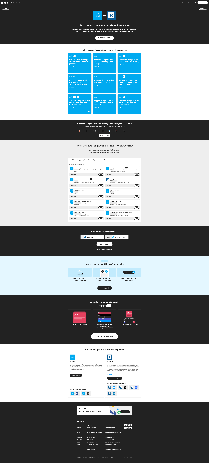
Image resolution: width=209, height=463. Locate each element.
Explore (184, 2)
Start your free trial (104, 336)
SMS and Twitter (90, 439)
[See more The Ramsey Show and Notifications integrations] (112, 387)
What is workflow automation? (111, 434)
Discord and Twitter (91, 449)
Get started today (104, 38)
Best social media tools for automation (113, 449)
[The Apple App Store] (128, 425)
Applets (78, 432)
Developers (79, 457)
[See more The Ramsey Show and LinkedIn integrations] (112, 393)
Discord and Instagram (91, 427)
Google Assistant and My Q (92, 434)
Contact (97, 457)
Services (79, 427)
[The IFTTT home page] (4, 3)
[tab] (72, 160)
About (106, 457)
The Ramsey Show (104, 25)
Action (77, 169)
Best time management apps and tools (113, 432)
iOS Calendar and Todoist (92, 444)
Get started (202, 2)
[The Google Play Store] (128, 428)
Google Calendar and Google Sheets (94, 432)
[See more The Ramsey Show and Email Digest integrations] (134, 387)
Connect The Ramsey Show (114, 378)
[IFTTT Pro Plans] (126, 168)
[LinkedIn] (115, 457)
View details (73, 174)
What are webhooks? (109, 439)
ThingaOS (83, 25)
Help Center (79, 437)
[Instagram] (118, 457)
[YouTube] (121, 457)
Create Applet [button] (104, 244)
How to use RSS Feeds (110, 437)
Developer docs (80, 447)
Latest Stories (109, 425)
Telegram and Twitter (91, 447)
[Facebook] (112, 457)
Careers (85, 457)
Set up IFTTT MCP (104, 135)
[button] (104, 288)
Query (112, 169)
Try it (101, 174)
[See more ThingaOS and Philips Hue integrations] (86, 393)
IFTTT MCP (79, 434)
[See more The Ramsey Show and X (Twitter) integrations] (123, 387)
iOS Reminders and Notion (92, 442)
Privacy (102, 457)
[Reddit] (131, 457)
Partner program (91, 457)
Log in (194, 2)
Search (78, 442)
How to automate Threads (110, 444)
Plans (189, 2)
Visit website (72, 371)
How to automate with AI (110, 427)
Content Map (80, 439)
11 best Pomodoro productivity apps (112, 442)
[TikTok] (128, 457)
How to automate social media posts (112, 447)
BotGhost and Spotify (91, 437)
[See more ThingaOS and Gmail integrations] (75, 393)
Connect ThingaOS (76, 375)
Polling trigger (114, 180)
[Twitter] (125, 457)
